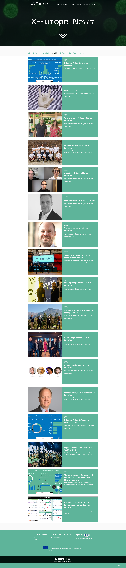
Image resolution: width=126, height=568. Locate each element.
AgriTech (46, 53)
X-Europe (36, 53)
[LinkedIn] (62, 559)
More (82, 53)
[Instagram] (59, 559)
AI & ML (55, 53)
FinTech (63, 53)
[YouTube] (69, 559)
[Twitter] (56, 559)
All (29, 53)
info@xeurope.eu (57, 537)
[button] (64, 4)
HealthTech (73, 53)
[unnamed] (66, 559)
